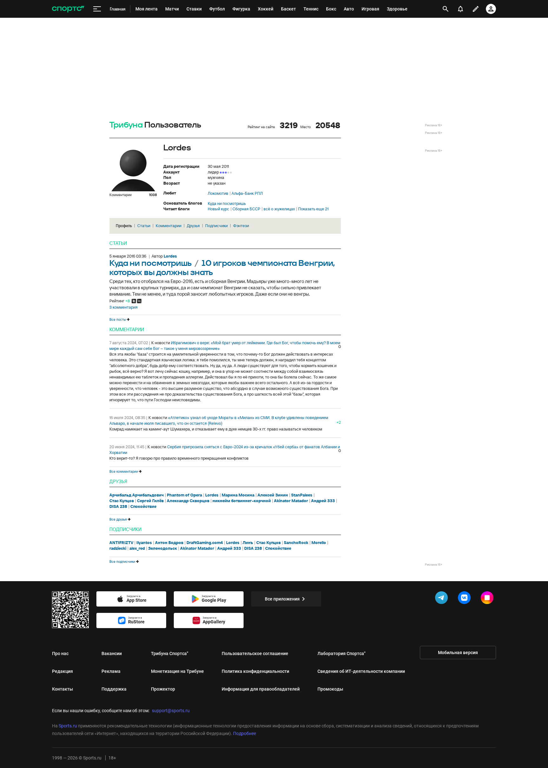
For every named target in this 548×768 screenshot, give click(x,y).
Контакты (62, 689)
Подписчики (216, 225)
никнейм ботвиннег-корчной (241, 501)
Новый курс (218, 209)
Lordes (212, 495)
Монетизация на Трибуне (177, 671)
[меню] (97, 9)
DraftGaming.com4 (204, 543)
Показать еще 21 (313, 209)
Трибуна (126, 125)
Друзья (193, 225)
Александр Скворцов (188, 501)
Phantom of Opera (184, 495)
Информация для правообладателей (261, 689)
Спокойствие (143, 507)
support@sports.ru (171, 710)
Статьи (143, 225)
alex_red (137, 548)
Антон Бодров (169, 543)
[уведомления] (460, 8)
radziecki (117, 548)
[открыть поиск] (446, 8)
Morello (318, 543)
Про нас (60, 653)
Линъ (248, 543)
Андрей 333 (323, 501)
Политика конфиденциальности (255, 671)
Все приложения (282, 598)
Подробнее (244, 733)
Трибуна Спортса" (169, 653)
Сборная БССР (246, 209)
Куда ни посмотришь (227, 204)
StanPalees (301, 495)
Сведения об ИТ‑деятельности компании (361, 671)
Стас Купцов (121, 501)
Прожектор (163, 689)
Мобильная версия (458, 652)
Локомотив (218, 193)
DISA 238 (118, 507)
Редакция (62, 671)
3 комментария (123, 307)
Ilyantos (144, 543)
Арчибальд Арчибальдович (136, 495)
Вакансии (111, 653)
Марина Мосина (238, 495)
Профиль (124, 225)
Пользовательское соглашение (255, 653)
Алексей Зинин (273, 495)
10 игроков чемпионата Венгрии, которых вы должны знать (222, 268)
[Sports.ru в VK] (465, 599)
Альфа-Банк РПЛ (247, 193)
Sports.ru (68, 725)
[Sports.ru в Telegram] (442, 599)
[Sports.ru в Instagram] (488, 599)
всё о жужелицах (279, 209)
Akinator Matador (291, 501)
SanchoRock (296, 543)
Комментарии (168, 225)
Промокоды (330, 689)
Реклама (111, 671)
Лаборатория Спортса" (341, 653)
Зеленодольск (162, 548)
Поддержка (114, 689)
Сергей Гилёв (150, 501)
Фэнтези (241, 225)
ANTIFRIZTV (121, 543)
